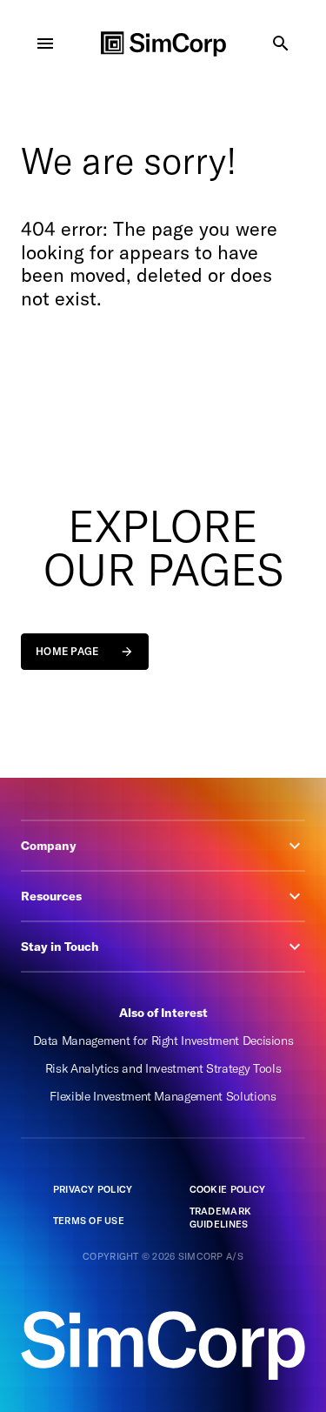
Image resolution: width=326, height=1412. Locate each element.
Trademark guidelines (220, 1217)
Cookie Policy (228, 1189)
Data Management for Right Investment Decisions (163, 1040)
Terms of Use (88, 1221)
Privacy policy (93, 1189)
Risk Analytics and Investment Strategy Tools (163, 1068)
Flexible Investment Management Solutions (163, 1096)
